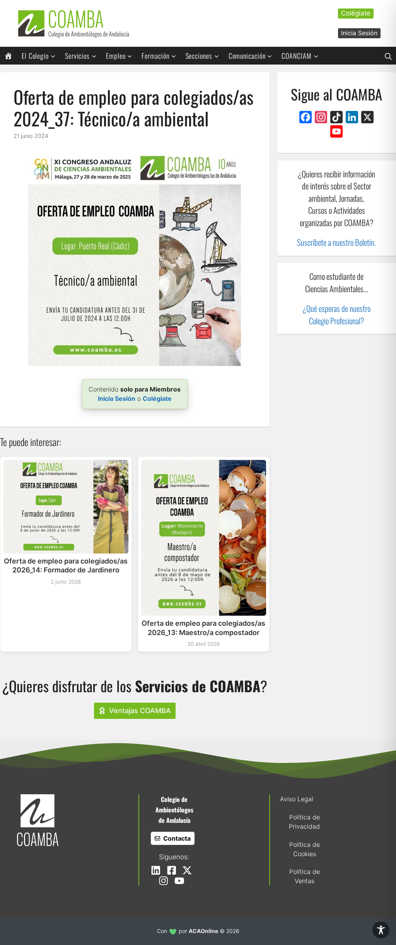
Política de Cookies (304, 849)
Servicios (77, 56)
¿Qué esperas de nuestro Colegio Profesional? (336, 314)
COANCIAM (296, 56)
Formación (155, 56)
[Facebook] (305, 118)
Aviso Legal (296, 799)
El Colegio (35, 56)
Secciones (199, 56)
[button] (388, 56)
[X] (367, 118)
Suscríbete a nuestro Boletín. (336, 242)
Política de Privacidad (304, 821)
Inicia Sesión (359, 33)
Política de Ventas (304, 876)
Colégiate (355, 13)
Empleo (115, 56)
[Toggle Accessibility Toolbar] (381, 930)
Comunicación (247, 56)
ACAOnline (203, 931)
